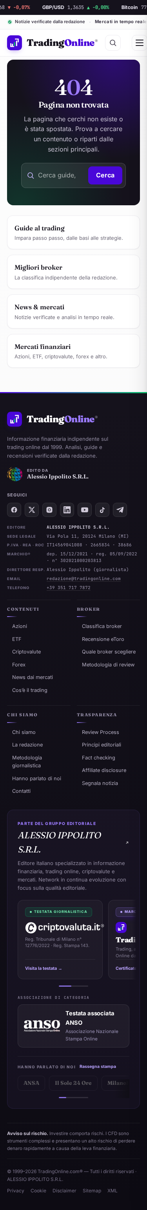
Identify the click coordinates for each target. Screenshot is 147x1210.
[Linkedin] (67, 510)
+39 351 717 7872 (69, 587)
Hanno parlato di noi (36, 778)
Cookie (38, 1191)
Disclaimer (64, 1191)
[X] (32, 510)
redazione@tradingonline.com (84, 578)
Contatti (21, 791)
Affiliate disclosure (104, 770)
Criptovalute (26, 652)
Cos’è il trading (29, 690)
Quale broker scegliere (109, 652)
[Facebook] (14, 510)
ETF (17, 639)
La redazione (27, 745)
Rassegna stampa (98, 1066)
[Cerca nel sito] (113, 43)
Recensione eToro (103, 639)
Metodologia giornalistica (27, 761)
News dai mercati (32, 677)
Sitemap (92, 1191)
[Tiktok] (102, 510)
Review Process (100, 732)
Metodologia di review (108, 665)
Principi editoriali (101, 745)
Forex (18, 665)
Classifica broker (102, 626)
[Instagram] (49, 510)
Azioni (19, 626)
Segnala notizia (100, 783)
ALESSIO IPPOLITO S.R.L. (59, 842)
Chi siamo (24, 732)
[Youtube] (85, 510)
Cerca (105, 175)
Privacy (15, 1191)
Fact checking (98, 758)
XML (112, 1191)
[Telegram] (120, 510)
